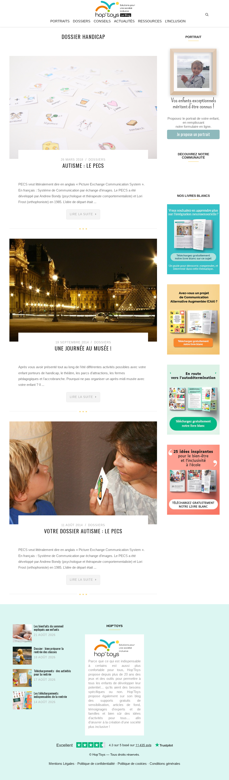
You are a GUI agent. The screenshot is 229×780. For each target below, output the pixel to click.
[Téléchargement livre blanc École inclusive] (193, 479)
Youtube (206, 171)
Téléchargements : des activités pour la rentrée (52, 672)
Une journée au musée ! (83, 348)
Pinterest (188, 171)
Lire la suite (81, 214)
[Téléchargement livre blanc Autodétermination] (193, 399)
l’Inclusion (175, 21)
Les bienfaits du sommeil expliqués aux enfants (48, 627)
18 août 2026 (44, 657)
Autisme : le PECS (83, 165)
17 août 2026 (44, 679)
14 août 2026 (44, 702)
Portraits (60, 21)
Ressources (150, 21)
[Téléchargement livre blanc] (193, 239)
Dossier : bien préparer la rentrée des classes (49, 650)
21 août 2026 (44, 635)
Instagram (180, 171)
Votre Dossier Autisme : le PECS (83, 531)
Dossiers (81, 21)
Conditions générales (165, 763)
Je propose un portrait (193, 134)
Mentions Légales (61, 763)
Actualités (124, 21)
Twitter (215, 171)
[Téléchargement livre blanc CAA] (193, 319)
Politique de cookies (132, 763)
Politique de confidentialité (96, 763)
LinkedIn (197, 171)
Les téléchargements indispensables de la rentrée (50, 694)
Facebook (171, 171)
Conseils (102, 21)
